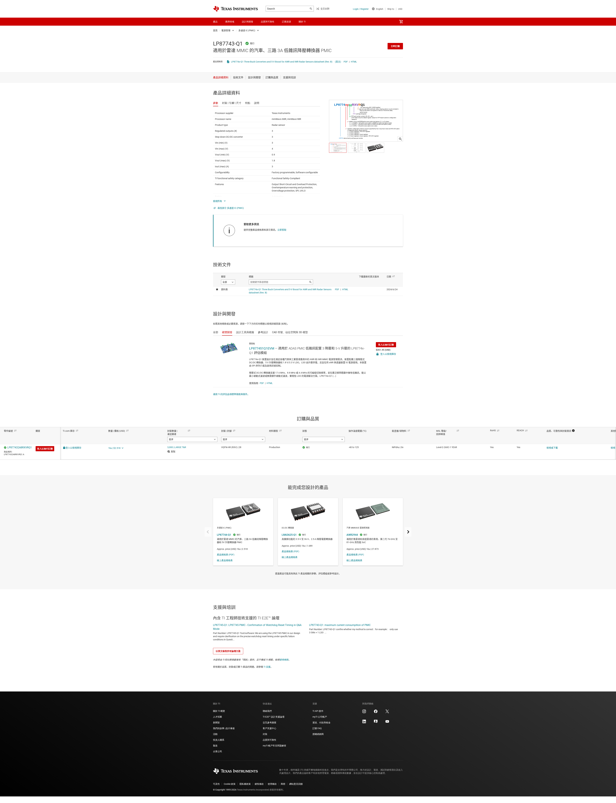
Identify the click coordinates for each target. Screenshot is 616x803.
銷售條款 (259, 784)
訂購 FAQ (317, 728)
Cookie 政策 (229, 784)
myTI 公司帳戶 (319, 717)
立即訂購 (395, 46)
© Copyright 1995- (224, 789)
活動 (215, 734)
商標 (283, 784)
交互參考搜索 (269, 722)
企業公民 (217, 751)
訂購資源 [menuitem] (286, 21)
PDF (346, 61)
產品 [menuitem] (215, 21)
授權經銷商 (318, 734)
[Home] (235, 9)
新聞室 (216, 722)
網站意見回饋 (296, 784)
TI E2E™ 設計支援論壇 (273, 717)
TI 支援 (267, 667)
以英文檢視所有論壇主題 (228, 651)
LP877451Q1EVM (261, 348)
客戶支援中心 (269, 728)
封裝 (265, 734)
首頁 (215, 30)
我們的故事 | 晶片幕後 (224, 728)
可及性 (216, 784)
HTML (354, 61)
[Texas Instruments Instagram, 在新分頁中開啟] (364, 712)
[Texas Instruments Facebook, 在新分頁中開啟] (376, 712)
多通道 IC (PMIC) (246, 30)
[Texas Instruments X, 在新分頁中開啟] (387, 712)
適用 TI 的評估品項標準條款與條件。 (231, 394)
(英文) (338, 61)
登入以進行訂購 (386, 344)
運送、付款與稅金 (321, 722)
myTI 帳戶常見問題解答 (274, 745)
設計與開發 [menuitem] (247, 21)
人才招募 (217, 717)
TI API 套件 (317, 711)
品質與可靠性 (269, 740)
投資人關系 (218, 740)
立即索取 (281, 230)
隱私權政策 (245, 784)
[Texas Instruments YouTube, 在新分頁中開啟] (387, 722)
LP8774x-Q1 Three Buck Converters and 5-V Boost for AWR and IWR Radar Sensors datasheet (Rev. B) (281, 61)
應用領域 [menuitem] (229, 21)
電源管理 (225, 30)
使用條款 (283, 659)
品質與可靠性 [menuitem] (267, 21)
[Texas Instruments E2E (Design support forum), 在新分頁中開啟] (376, 722)
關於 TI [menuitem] (302, 21)
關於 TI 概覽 (219, 711)
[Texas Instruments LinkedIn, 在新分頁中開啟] (364, 722)
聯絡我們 (267, 711)
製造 (215, 745)
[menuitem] (401, 22)
